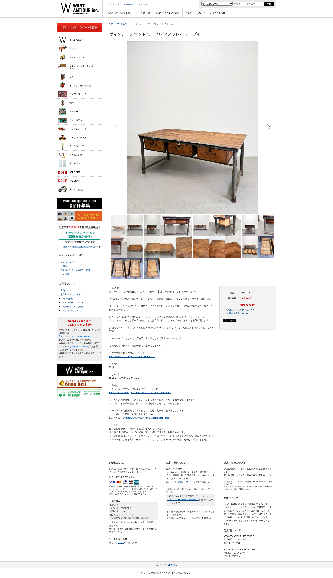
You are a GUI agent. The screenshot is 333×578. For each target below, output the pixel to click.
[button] (268, 127)
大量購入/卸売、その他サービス (75, 270)
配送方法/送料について (71, 294)
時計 (71, 103)
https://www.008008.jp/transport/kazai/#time (147, 418)
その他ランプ (75, 155)
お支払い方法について (71, 310)
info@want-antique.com (77, 346)
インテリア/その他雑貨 (80, 85)
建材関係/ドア (75, 163)
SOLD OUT (122, 24)
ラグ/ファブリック (78, 94)
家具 (71, 77)
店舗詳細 (65, 266)
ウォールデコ (75, 120)
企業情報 (65, 274)
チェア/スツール (76, 57)
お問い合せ (143, 4)
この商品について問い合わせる (239, 310)
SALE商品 (74, 181)
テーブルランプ (76, 146)
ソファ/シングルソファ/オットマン (83, 67)
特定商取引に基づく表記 (72, 306)
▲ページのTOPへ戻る (166, 565)
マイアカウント (113, 4)
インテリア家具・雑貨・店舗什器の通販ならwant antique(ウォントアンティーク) (79, 8)
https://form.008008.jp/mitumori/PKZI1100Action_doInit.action (140, 392)
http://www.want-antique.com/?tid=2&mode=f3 (132, 356)
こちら (121, 542)
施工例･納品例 (76, 189)
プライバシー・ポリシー (72, 302)
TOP (111, 24)
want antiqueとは (69, 262)
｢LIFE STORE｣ (66, 336)
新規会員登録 (129, 4)
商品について (67, 290)
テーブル (73, 49)
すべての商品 (75, 40)
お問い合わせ (67, 298)
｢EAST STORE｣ (83, 336)
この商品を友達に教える (236, 313)
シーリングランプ (77, 137)
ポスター (73, 111)
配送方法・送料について (186, 482)
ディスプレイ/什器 (78, 129)
